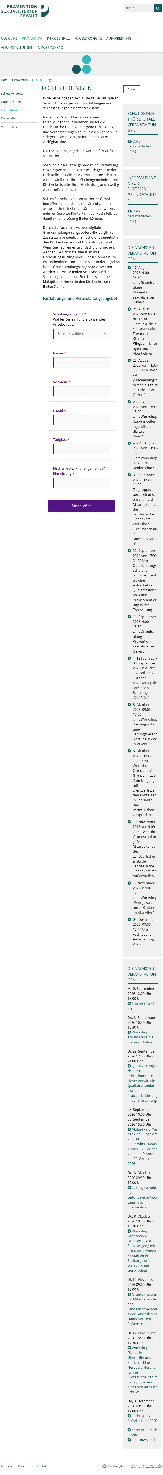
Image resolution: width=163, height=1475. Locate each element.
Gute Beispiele (11, 102)
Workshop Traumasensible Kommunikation (140, 1037)
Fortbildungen (44, 80)
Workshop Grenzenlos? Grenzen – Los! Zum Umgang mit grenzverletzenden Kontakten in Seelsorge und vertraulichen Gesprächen (142, 1251)
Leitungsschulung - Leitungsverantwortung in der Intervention (143, 1197)
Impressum (9, 1466)
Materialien (9, 118)
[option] (81, 64)
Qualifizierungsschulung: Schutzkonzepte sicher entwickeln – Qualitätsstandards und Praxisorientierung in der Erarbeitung (143, 1083)
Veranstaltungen (17, 47)
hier (74, 276)
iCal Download (143, 1440)
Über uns (9, 38)
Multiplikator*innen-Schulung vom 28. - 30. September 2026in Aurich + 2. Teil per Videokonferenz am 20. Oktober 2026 (142, 1146)
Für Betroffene (88, 38)
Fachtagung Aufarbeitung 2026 (142, 1418)
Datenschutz (27, 1466)
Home (5, 80)
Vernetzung (9, 127)
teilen (132, 89)
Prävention (32, 38)
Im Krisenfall (58, 38)
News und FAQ (50, 47)
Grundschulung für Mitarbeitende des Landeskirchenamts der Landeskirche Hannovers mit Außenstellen (143, 1309)
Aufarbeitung (118, 38)
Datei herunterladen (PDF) (139, 146)
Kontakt (42, 1466)
